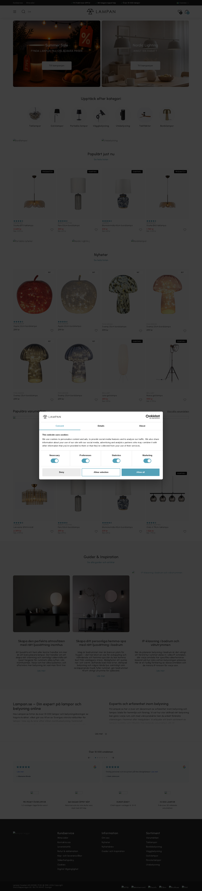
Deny (61, 472)
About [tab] (142, 426)
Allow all (140, 472)
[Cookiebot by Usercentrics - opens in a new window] (148, 417)
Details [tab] (101, 426)
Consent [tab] (60, 426)
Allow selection (101, 472)
